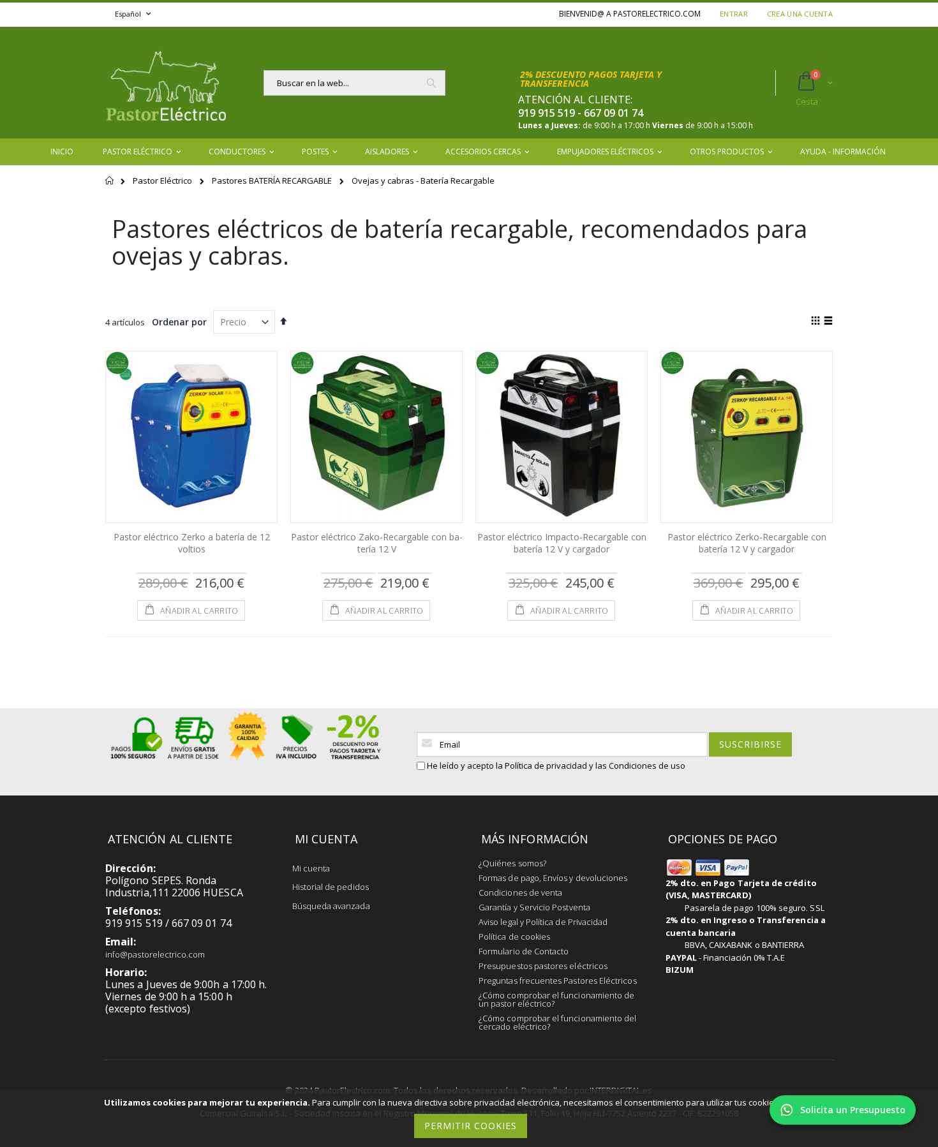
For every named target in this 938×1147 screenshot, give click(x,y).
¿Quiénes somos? (512, 863)
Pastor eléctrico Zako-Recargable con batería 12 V (377, 543)
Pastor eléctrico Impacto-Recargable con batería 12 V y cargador (561, 543)
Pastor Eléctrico (163, 180)
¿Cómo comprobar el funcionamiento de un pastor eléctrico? (556, 999)
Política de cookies (514, 936)
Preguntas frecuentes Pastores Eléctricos (558, 980)
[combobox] (354, 83)
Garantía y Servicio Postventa (534, 907)
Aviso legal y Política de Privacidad (543, 922)
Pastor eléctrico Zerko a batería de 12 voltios (192, 543)
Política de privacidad (546, 765)
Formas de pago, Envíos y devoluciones (553, 878)
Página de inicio (110, 186)
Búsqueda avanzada (331, 906)
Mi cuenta (311, 868)
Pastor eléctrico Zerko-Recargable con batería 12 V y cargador (746, 543)
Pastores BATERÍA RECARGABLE (273, 180)
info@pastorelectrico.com (155, 954)
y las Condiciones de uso (637, 765)
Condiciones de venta (520, 892)
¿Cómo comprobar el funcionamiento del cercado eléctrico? (557, 1022)
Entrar (734, 13)
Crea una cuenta (800, 13)
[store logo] (166, 83)
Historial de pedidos (330, 886)
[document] (471, 1118)
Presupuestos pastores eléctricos (543, 966)
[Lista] (828, 321)
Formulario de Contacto (524, 951)
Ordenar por (179, 322)
